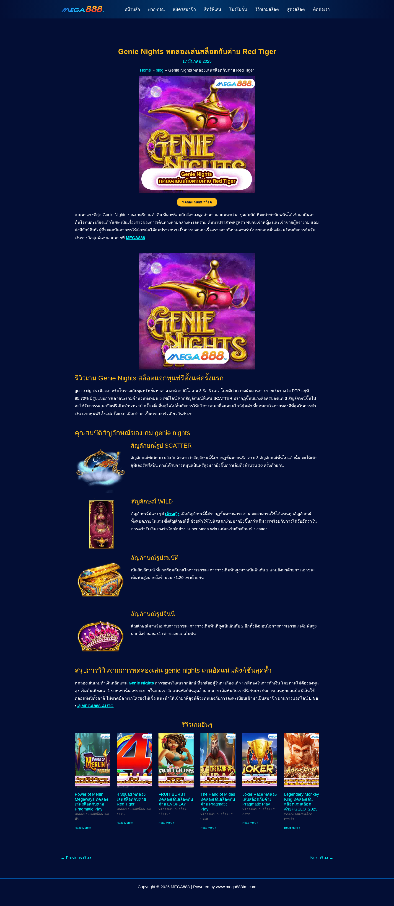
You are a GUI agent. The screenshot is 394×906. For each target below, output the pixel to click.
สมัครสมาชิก (184, 9)
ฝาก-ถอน (156, 9)
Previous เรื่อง (76, 858)
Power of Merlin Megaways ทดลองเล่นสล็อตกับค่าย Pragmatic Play (91, 801)
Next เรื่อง (321, 858)
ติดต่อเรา (321, 9)
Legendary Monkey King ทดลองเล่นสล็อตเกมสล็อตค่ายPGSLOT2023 (301, 801)
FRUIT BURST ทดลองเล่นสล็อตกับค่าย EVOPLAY (175, 799)
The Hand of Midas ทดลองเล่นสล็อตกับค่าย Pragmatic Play (217, 801)
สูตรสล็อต (296, 9)
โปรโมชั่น (238, 9)
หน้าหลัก (132, 9)
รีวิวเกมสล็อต (267, 9)
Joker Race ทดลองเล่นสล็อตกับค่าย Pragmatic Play (259, 799)
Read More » (83, 827)
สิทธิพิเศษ (212, 9)
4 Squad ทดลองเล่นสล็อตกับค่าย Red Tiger (131, 799)
